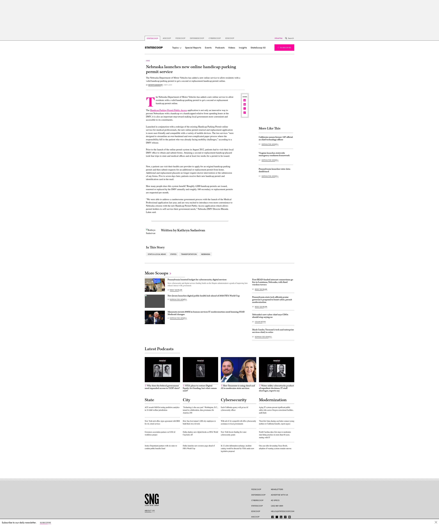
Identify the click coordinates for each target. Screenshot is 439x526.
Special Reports (193, 47)
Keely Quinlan (176, 290)
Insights (243, 47)
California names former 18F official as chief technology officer (276, 138)
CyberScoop (215, 38)
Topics (175, 47)
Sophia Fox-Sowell (270, 144)
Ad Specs (275, 500)
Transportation (189, 254)
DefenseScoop (197, 38)
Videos (231, 47)
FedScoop (180, 38)
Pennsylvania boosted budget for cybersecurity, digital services (197, 279)
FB (272, 516)
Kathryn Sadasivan (155, 85)
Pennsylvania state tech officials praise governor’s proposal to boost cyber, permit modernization (272, 300)
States (173, 254)
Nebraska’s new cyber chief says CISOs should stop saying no (270, 316)
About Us (150, 510)
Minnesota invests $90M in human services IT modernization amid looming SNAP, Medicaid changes (206, 313)
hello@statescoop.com (282, 511)
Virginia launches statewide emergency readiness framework (274, 154)
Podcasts (220, 47)
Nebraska (205, 254)
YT (289, 516)
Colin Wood (260, 322)
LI (280, 516)
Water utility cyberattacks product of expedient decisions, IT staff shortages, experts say (276, 388)
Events (208, 47)
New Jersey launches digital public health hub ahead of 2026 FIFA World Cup (204, 295)
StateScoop (152, 38)
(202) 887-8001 (277, 506)
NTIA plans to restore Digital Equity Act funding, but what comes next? (200, 388)
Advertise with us (279, 495)
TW (276, 516)
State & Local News (157, 254)
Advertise (278, 38)
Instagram (285, 516)
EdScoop (229, 38)
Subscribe (285, 47)
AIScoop (167, 38)
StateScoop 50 (258, 47)
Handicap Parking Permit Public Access (168, 110)
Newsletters (277, 489)
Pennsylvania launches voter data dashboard (274, 170)
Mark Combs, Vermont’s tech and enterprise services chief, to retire (273, 331)
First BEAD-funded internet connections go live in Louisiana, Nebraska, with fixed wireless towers (272, 282)
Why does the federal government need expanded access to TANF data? (162, 387)
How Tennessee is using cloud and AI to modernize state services (238, 387)
